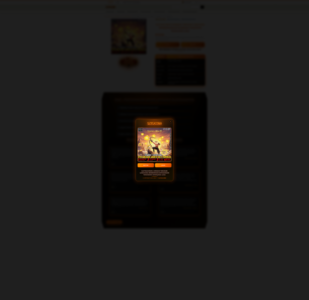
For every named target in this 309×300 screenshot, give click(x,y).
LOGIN (163, 165)
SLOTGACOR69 (162, 178)
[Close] (170, 121)
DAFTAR (145, 165)
